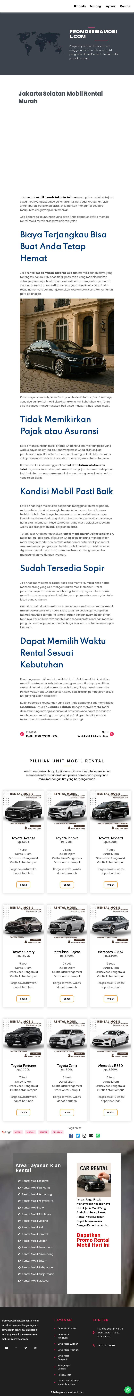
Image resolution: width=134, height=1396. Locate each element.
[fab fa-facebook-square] (71, 1135)
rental (43, 1132)
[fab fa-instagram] (84, 1135)
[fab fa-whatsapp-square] (97, 1135)
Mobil (18, 1132)
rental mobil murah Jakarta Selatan (52, 197)
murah (30, 1132)
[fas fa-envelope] (91, 1135)
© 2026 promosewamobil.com (67, 1392)
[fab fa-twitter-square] (77, 1135)
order (23, 885)
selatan (57, 1132)
